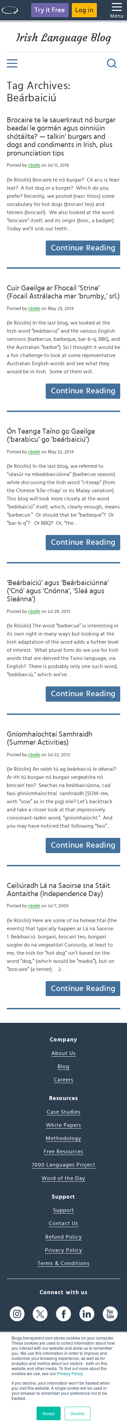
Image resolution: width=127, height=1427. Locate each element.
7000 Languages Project (64, 1164)
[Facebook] (63, 1314)
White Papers (63, 1125)
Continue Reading (83, 248)
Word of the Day (63, 1178)
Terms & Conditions (64, 1263)
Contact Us (63, 1223)
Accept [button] (48, 1413)
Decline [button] (77, 1413)
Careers (63, 1079)
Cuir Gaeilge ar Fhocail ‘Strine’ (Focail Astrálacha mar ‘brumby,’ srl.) (63, 292)
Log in (84, 10)
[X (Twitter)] (40, 1314)
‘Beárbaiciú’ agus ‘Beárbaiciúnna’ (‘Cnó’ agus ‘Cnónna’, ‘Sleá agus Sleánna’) (58, 591)
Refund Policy (63, 1237)
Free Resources (63, 1151)
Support (63, 1210)
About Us (63, 1053)
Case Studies (64, 1112)
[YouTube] (110, 1314)
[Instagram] (17, 1314)
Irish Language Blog (63, 37)
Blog (63, 1066)
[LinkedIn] (86, 1314)
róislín (34, 165)
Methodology (63, 1138)
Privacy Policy (69, 1373)
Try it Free (50, 10)
